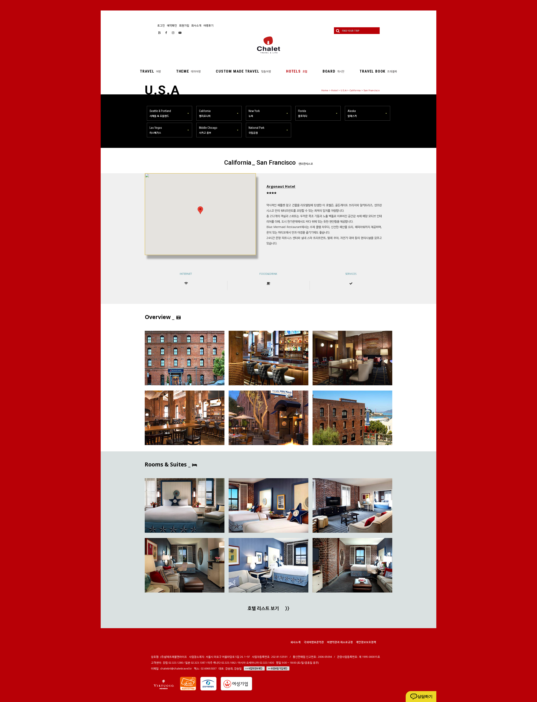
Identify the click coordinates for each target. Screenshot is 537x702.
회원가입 (184, 25)
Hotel (334, 90)
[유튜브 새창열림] (180, 33)
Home (324, 90)
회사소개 (196, 25)
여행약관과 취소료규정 (340, 642)
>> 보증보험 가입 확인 (277, 668)
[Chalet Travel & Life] (268, 44)
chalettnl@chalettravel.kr (176, 668)
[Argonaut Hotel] (184, 505)
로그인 (161, 25)
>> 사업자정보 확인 (253, 668)
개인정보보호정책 (366, 642)
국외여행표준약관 (314, 642)
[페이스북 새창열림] (166, 33)
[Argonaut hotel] (184, 358)
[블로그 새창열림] (159, 33)
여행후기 (208, 25)
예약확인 (172, 25)
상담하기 (425, 696)
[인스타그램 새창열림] (173, 33)
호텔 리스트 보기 (268, 608)
